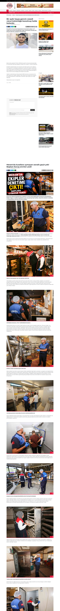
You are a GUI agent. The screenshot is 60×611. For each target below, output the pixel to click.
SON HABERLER (19, 0)
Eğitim (40, 10)
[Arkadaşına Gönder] (34, 26)
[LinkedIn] (12, 26)
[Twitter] (9, 26)
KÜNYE (24, 0)
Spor (33, 10)
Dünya (49, 10)
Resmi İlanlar (44, 10)
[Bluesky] (10, 26)
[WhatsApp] (14, 26)
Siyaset (14, 10)
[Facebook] (7, 26)
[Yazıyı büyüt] (31, 26)
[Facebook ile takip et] (15, 3)
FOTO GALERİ (14, 0)
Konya (30, 10)
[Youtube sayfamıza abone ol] (15, 8)
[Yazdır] (36, 26)
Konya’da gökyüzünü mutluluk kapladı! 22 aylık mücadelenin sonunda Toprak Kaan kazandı (31, 12)
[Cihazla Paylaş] (15, 26)
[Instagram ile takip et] (15, 6)
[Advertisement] (22, 55)
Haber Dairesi (9, 0)
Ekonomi (18, 10)
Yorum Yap (28, 26)
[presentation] (7, 12)
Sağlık (36, 10)
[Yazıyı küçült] (33, 26)
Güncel (10, 10)
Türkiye (22, 10)
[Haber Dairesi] (10, 5)
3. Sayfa (26, 10)
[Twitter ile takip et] (15, 5)
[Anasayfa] (8, 11)
